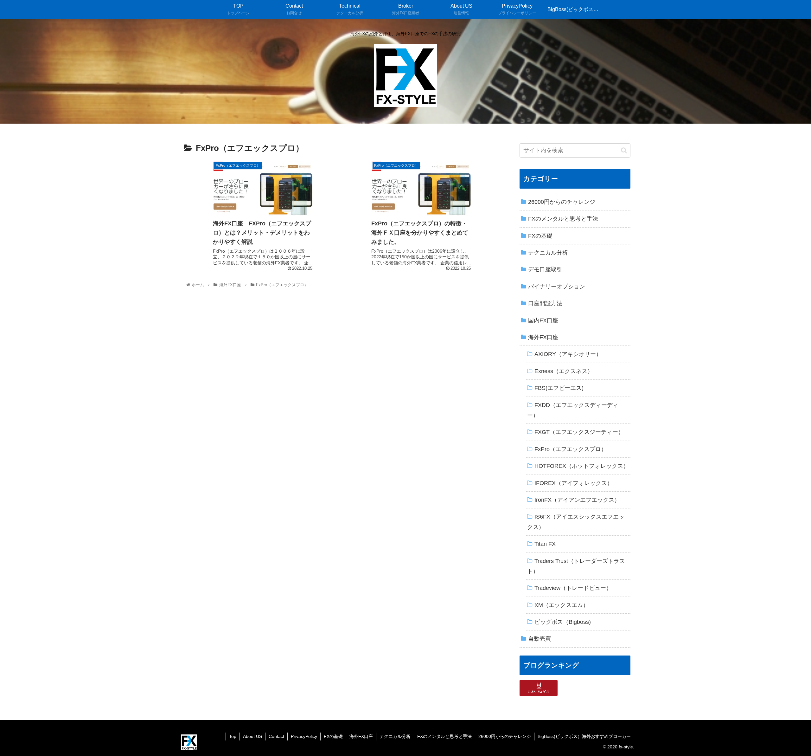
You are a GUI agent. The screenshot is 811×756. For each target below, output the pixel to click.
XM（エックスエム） (561, 605)
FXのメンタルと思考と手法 (563, 219)
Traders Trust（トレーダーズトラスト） (576, 566)
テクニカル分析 (548, 252)
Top (232, 736)
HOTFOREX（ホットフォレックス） (581, 466)
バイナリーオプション (556, 286)
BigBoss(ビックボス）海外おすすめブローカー (584, 736)
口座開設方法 (545, 303)
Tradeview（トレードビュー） (573, 588)
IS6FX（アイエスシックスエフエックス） (575, 522)
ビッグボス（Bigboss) (562, 622)
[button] (623, 150)
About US (252, 736)
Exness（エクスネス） (563, 371)
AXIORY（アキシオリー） (568, 354)
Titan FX (545, 544)
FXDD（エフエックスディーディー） (572, 410)
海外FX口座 (543, 337)
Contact (276, 736)
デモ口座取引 (545, 269)
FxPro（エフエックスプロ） (570, 449)
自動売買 (539, 639)
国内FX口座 (543, 320)
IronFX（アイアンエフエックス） (577, 500)
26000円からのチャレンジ (561, 202)
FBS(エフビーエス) (559, 388)
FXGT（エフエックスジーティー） (579, 432)
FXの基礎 (540, 236)
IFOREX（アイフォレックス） (573, 483)
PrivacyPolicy (304, 736)
